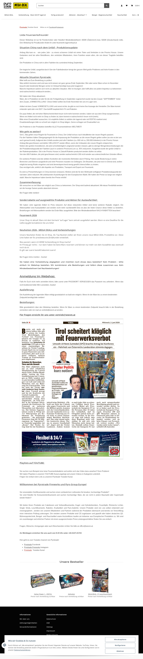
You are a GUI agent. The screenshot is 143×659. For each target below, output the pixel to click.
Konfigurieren (120, 645)
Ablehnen (120, 651)
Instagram (60, 27)
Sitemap (49, 627)
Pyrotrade (28, 545)
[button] (121, 5)
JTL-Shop (131, 656)
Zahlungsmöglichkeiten (28, 623)
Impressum (50, 631)
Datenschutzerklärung (22, 650)
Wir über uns (24, 619)
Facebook (52, 27)
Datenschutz (51, 619)
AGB (48, 623)
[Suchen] (106, 5)
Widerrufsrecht (52, 635)
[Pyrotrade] (15, 5)
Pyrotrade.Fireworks (32, 547)
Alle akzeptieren (120, 639)
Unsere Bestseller (72, 561)
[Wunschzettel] (126, 5)
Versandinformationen (28, 627)
